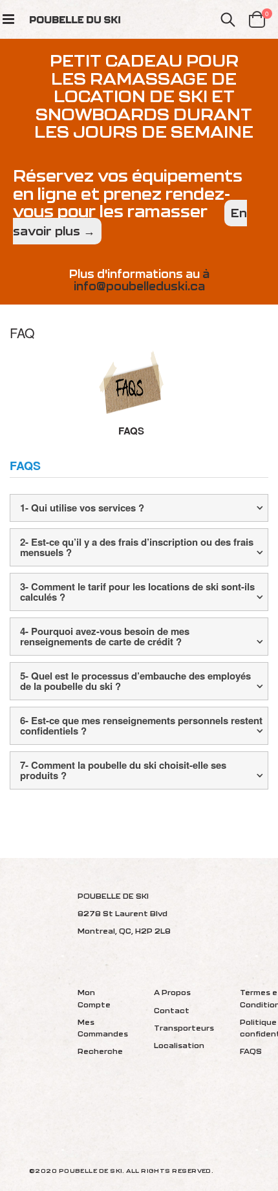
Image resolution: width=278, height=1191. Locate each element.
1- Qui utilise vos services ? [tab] (82, 507)
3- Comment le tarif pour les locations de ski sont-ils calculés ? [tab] (137, 592)
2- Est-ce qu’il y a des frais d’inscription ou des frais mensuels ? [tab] (136, 547)
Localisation (179, 1045)
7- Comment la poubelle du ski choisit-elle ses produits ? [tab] (123, 770)
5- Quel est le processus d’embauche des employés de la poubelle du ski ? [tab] (135, 681)
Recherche (100, 1051)
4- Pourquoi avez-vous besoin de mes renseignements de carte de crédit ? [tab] (104, 636)
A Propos (172, 992)
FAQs (131, 431)
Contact (171, 1010)
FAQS (251, 1051)
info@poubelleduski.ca (139, 286)
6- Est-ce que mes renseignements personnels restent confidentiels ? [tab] (141, 725)
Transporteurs (184, 1028)
